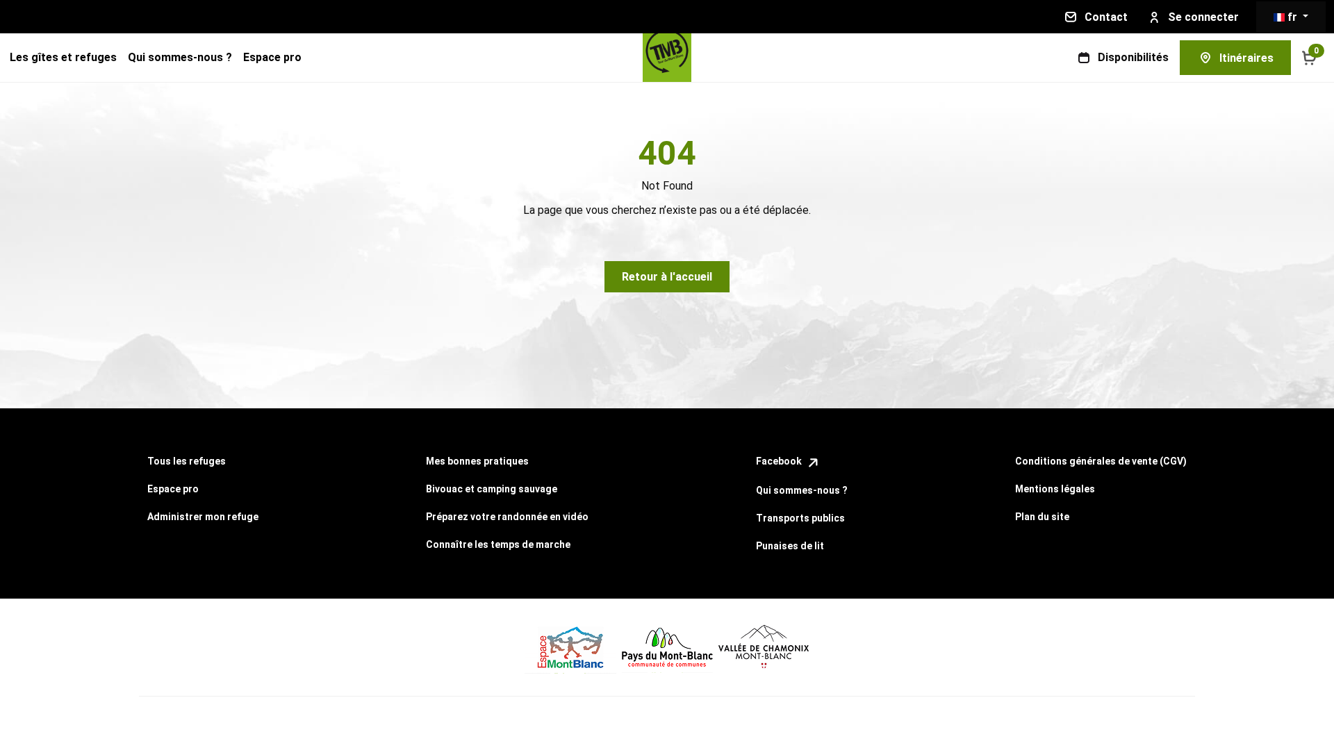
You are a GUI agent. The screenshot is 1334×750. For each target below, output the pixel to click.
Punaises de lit (790, 545)
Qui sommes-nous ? (180, 57)
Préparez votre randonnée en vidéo (507, 516)
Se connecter (1203, 17)
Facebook (780, 461)
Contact (1106, 17)
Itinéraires (1246, 58)
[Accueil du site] (667, 57)
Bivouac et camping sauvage (491, 488)
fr (1292, 17)
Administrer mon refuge (202, 516)
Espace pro (272, 57)
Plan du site (1042, 516)
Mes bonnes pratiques (477, 461)
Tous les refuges (186, 461)
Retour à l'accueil (667, 276)
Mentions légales (1055, 488)
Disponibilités (1133, 57)
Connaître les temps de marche (498, 544)
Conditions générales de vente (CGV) (1101, 461)
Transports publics (800, 518)
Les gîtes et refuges (63, 57)
